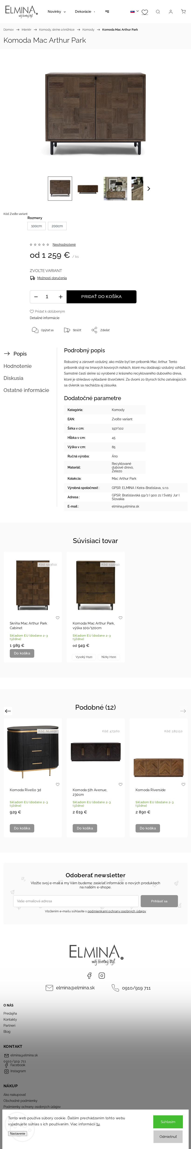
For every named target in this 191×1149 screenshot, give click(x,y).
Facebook (89, 975)
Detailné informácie (44, 318)
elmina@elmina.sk (75, 987)
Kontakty (10, 1019)
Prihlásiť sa (159, 901)
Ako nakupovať (14, 1095)
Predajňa (10, 1013)
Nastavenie (17, 1133)
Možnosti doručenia (52, 278)
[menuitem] (57, 11)
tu (98, 1124)
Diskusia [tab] (13, 378)
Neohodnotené (64, 244)
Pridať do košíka (101, 296)
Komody (118, 410)
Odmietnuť (168, 1137)
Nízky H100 (109, 657)
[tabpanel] (33, 607)
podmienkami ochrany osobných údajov (117, 911)
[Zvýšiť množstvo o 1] (60, 297)
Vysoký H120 (84, 657)
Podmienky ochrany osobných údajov (32, 1107)
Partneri (9, 1025)
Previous (8, 710)
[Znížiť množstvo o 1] (36, 297)
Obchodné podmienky (20, 1101)
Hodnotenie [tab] (17, 366)
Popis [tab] (20, 354)
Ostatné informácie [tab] (26, 390)
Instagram (101, 975)
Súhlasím (168, 1122)
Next (184, 710)
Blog (6, 1031)
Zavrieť (174, 345)
